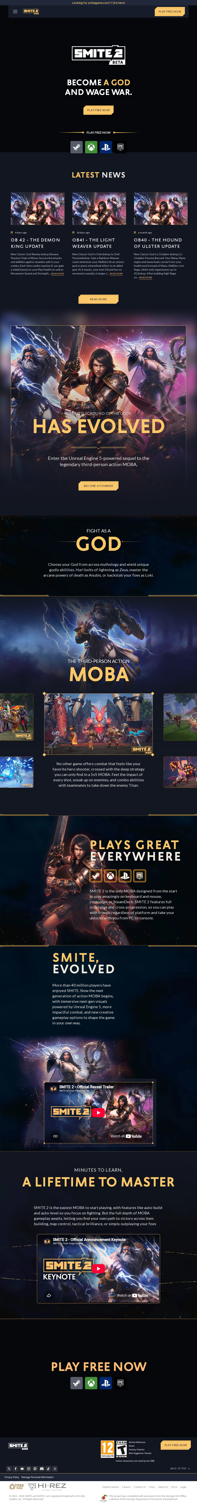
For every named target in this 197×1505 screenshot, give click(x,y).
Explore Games (111, 1487)
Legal (183, 1487)
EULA (174, 1487)
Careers (126, 1487)
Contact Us (140, 1487)
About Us (163, 1487)
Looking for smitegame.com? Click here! (98, 2)
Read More (57, 273)
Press (152, 1487)
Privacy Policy (12, 1477)
